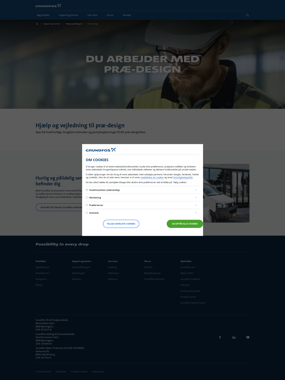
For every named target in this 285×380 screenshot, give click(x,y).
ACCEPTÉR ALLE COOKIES (185, 223)
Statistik (94, 212)
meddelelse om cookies (152, 177)
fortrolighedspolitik (183, 177)
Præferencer (96, 205)
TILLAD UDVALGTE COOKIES (121, 223)
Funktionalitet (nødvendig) (104, 189)
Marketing (95, 197)
